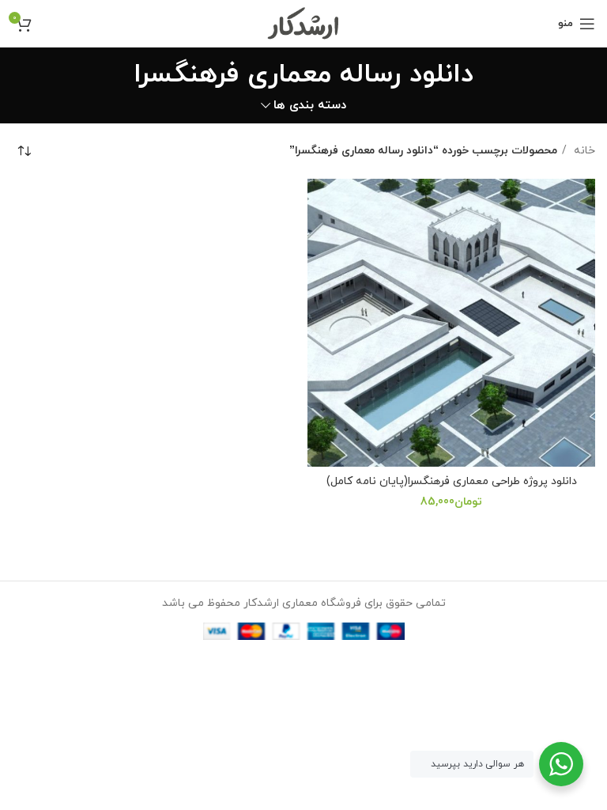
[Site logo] (304, 22)
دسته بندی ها (309, 106)
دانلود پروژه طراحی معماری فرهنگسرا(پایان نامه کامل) (451, 481)
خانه (583, 150)
